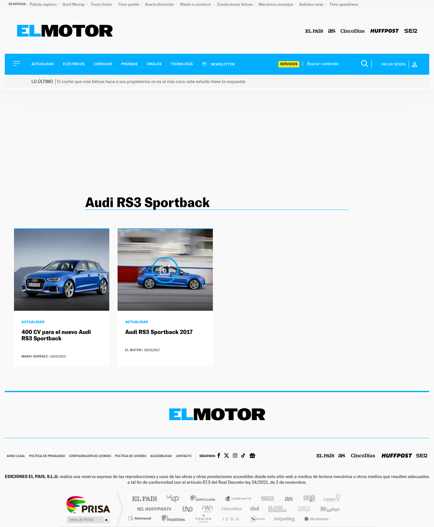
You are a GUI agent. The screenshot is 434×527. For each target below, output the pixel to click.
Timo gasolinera (343, 4)
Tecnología (182, 64)
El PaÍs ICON (230, 518)
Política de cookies (130, 456)
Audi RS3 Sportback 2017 (159, 332)
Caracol (330, 499)
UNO (188, 509)
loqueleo (285, 518)
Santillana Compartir (238, 499)
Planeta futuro (301, 509)
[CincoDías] (353, 31)
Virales (154, 64)
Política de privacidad (47, 456)
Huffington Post (153, 509)
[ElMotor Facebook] (218, 456)
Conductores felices (235, 4)
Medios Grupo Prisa (88, 520)
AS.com (286, 499)
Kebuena (324, 509)
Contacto (183, 456)
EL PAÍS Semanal (278, 509)
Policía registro (44, 4)
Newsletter (222, 64)
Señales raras (311, 4)
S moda (257, 518)
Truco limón (102, 4)
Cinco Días (230, 509)
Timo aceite (129, 4)
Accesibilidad (161, 456)
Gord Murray (74, 4)
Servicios (288, 64)
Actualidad (42, 64)
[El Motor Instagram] (235, 456)
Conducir (103, 64)
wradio (206, 509)
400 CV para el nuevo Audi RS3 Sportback (56, 335)
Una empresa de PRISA (88, 504)
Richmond (140, 518)
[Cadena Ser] (410, 31)
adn (306, 499)
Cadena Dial (255, 509)
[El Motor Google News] (252, 456)
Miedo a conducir (196, 4)
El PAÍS (144, 499)
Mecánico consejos (276, 4)
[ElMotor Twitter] (226, 456)
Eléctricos (74, 64)
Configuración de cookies (90, 456)
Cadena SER (265, 499)
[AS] (332, 31)
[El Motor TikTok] (243, 456)
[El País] (314, 31)
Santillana (204, 499)
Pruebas (129, 64)
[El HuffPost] (384, 31)
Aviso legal (16, 456)
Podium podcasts (203, 518)
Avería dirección (160, 4)
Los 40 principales (175, 499)
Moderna (171, 518)
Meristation (315, 518)
